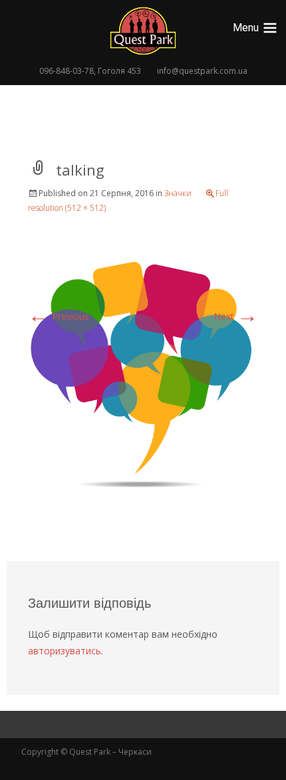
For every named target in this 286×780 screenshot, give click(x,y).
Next (236, 316)
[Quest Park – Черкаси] (143, 31)
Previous (58, 316)
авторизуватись (64, 650)
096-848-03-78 (66, 70)
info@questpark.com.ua (202, 70)
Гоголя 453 (119, 70)
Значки (178, 193)
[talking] (143, 375)
